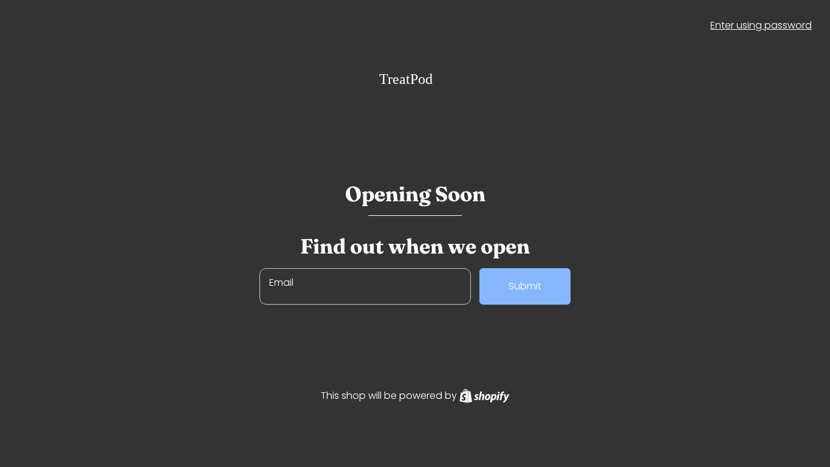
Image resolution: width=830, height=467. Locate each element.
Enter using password (761, 25)
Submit (525, 286)
